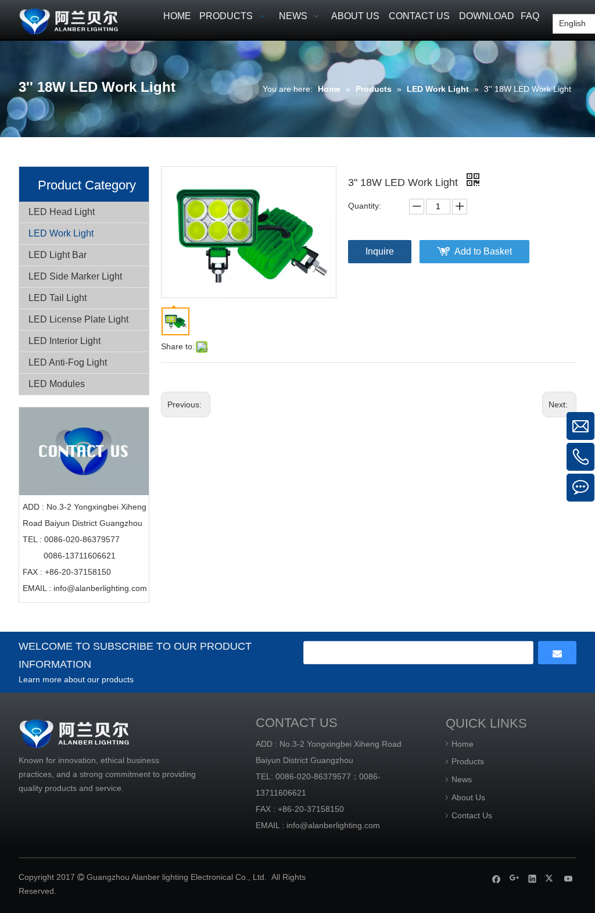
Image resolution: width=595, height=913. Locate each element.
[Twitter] (550, 878)
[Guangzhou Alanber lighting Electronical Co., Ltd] (84, 20)
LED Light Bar (57, 255)
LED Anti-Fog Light (67, 362)
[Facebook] (496, 878)
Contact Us (471, 815)
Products (467, 761)
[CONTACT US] (84, 451)
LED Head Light (61, 212)
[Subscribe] (557, 652)
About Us (468, 797)
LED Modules (56, 384)
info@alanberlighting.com (100, 588)
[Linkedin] (532, 878)
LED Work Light (61, 233)
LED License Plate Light (78, 319)
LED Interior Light (64, 341)
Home (462, 744)
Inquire (379, 251)
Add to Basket (483, 251)
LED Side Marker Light (75, 276)
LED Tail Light (57, 298)
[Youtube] (568, 878)
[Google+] (514, 878)
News (461, 779)
